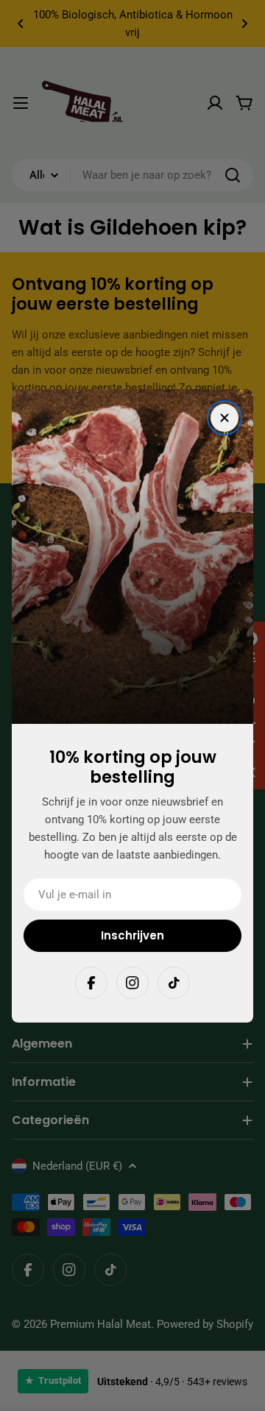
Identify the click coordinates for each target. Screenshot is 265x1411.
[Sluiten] (225, 418)
